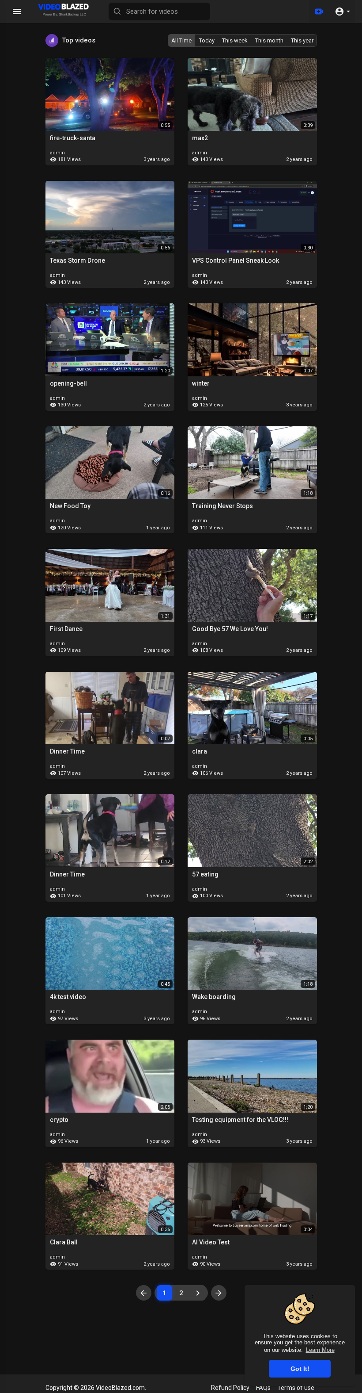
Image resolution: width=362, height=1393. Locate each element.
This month (269, 40)
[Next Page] (198, 1293)
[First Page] (143, 1293)
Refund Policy (230, 1387)
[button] (342, 11)
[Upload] (319, 11)
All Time (181, 40)
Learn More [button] (320, 1350)
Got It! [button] (299, 1368)
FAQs (263, 1387)
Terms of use (295, 1387)
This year (302, 40)
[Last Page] (218, 1293)
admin (57, 153)
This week (235, 40)
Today (207, 40)
